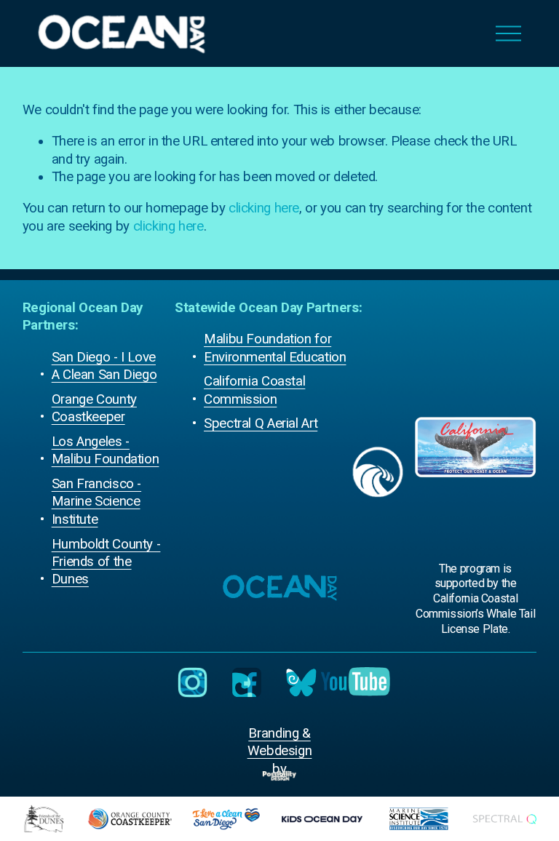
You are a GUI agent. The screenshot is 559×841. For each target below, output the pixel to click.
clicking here (264, 208)
